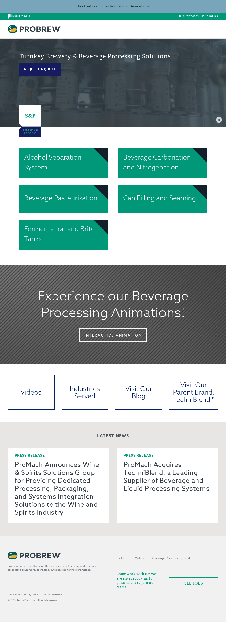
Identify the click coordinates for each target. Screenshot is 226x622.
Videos (31, 392)
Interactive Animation (113, 335)
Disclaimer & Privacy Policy (23, 595)
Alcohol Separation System (52, 162)
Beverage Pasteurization (61, 198)
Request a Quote (40, 69)
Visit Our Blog (138, 392)
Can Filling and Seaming (159, 198)
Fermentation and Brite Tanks (59, 233)
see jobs (193, 583)
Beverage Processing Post (170, 558)
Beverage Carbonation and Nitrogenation (157, 162)
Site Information (52, 595)
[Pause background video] (218, 119)
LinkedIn (123, 558)
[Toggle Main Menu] (215, 29)
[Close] (218, 6)
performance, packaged (197, 16)
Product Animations (133, 6)
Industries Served (85, 392)
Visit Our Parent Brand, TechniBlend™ (194, 392)
